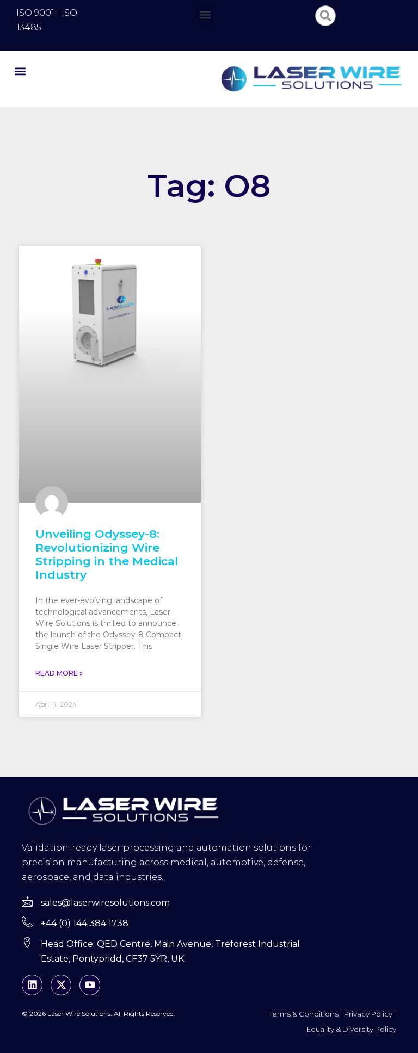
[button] (205, 14)
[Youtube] (89, 985)
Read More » (59, 673)
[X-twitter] (61, 985)
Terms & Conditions (304, 1013)
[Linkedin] (32, 985)
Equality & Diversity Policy (351, 1029)
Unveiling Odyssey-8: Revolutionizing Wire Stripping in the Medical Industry (106, 554)
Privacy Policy (368, 1013)
